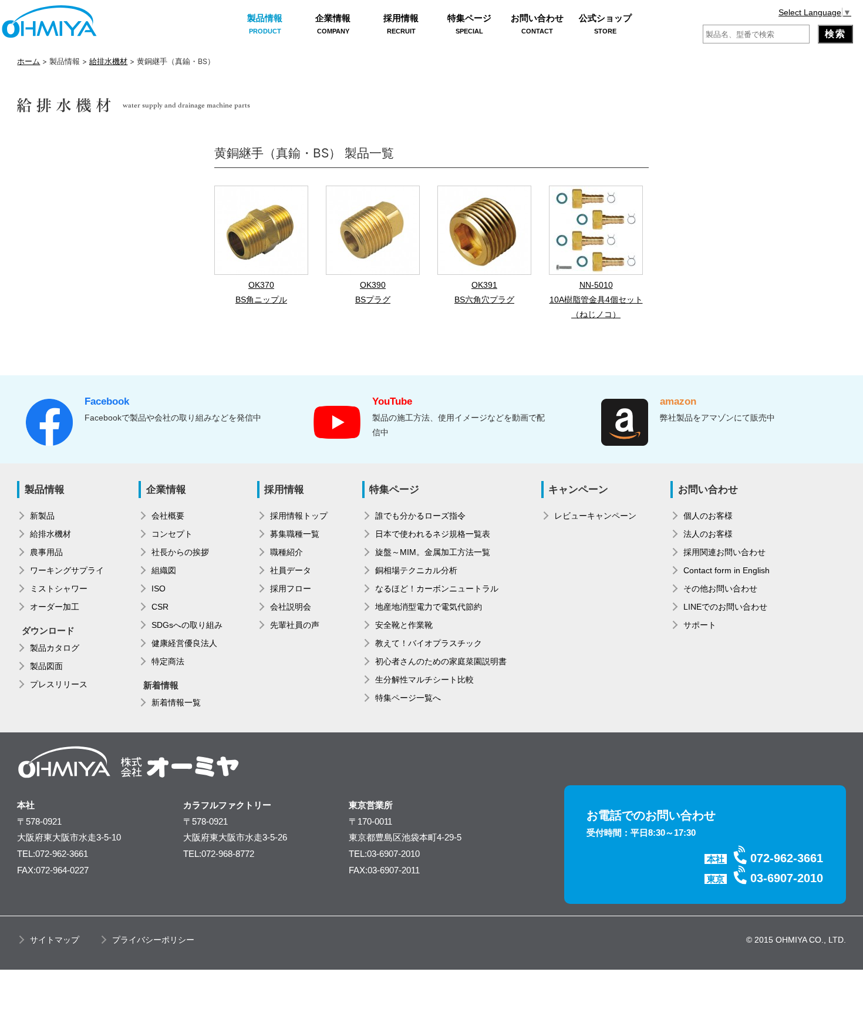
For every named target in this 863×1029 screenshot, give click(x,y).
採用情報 (401, 24)
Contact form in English (726, 570)
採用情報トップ (299, 515)
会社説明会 (290, 606)
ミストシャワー (58, 588)
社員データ (290, 570)
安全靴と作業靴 (404, 625)
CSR (159, 606)
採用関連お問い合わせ (724, 552)
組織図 (163, 570)
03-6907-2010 (786, 878)
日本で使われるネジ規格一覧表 (432, 534)
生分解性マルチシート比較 (424, 679)
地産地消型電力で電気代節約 (428, 606)
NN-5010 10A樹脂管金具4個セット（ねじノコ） (596, 299)
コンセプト (172, 534)
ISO (158, 588)
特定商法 (167, 661)
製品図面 (46, 666)
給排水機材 (108, 61)
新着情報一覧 (176, 702)
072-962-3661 (786, 858)
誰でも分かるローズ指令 (420, 515)
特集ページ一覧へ (408, 697)
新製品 (42, 515)
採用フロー (290, 588)
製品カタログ (54, 648)
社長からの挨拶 (180, 552)
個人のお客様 (708, 515)
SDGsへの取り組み (187, 625)
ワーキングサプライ (67, 570)
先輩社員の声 (294, 625)
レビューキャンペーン (595, 515)
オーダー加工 (54, 606)
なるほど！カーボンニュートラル (436, 588)
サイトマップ (54, 939)
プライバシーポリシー (153, 939)
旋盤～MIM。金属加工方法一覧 (432, 552)
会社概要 (167, 515)
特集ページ (469, 24)
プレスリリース (58, 684)
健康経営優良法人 (184, 643)
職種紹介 (286, 552)
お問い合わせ (537, 24)
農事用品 (46, 552)
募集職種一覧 (294, 534)
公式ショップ (605, 24)
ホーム (28, 61)
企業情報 (332, 24)
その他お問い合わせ (720, 588)
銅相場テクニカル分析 (416, 570)
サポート (699, 625)
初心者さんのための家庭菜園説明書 (441, 661)
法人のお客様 (708, 534)
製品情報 (264, 24)
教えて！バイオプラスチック (428, 643)
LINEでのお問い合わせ (725, 606)
